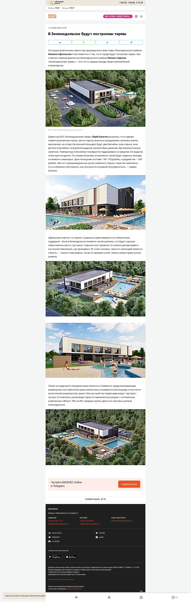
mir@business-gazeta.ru (90, 524)
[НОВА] (117, 16)
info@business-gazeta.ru (58, 524)
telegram (55, 537)
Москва (65, 8)
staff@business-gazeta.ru (121, 521)
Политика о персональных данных (61, 579)
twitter (102, 533)
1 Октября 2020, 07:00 (57, 28)
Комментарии (95, 499)
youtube (55, 541)
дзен (101, 537)
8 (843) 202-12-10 (55, 521)
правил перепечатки (74, 589)
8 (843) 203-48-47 (87, 521)
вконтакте (56, 533)
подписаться (129, 484)
